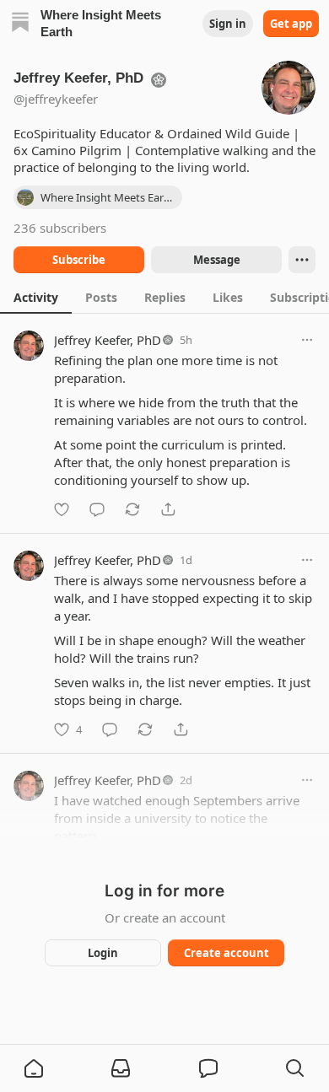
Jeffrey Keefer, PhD (107, 339)
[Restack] (132, 509)
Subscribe (78, 259)
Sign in (227, 23)
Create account (226, 952)
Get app (291, 23)
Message (216, 259)
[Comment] (97, 509)
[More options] (307, 339)
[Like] (61, 509)
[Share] (168, 509)
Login (103, 952)
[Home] (20, 24)
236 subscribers (59, 227)
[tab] (36, 297)
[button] (33, 1068)
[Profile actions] (302, 259)
